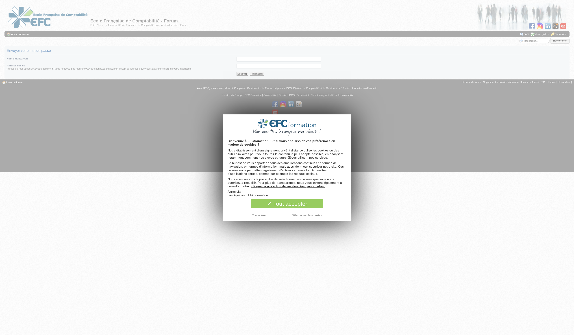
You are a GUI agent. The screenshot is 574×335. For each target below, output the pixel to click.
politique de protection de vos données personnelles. (287, 186)
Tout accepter (289, 203)
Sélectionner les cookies (307, 215)
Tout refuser (259, 215)
